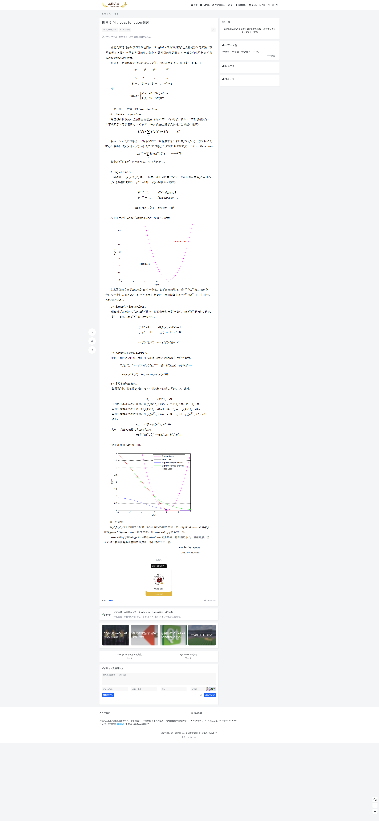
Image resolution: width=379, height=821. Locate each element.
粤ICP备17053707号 (208, 732)
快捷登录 (109, 695)
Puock (194, 737)
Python (206, 4)
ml (231, 4)
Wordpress (219, 4)
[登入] (268, 5)
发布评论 (211, 695)
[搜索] (277, 5)
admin (144, 612)
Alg (263, 4)
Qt (110, 14)
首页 (195, 4)
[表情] (201, 695)
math (254, 4)
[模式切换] (273, 5)
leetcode (241, 4)
